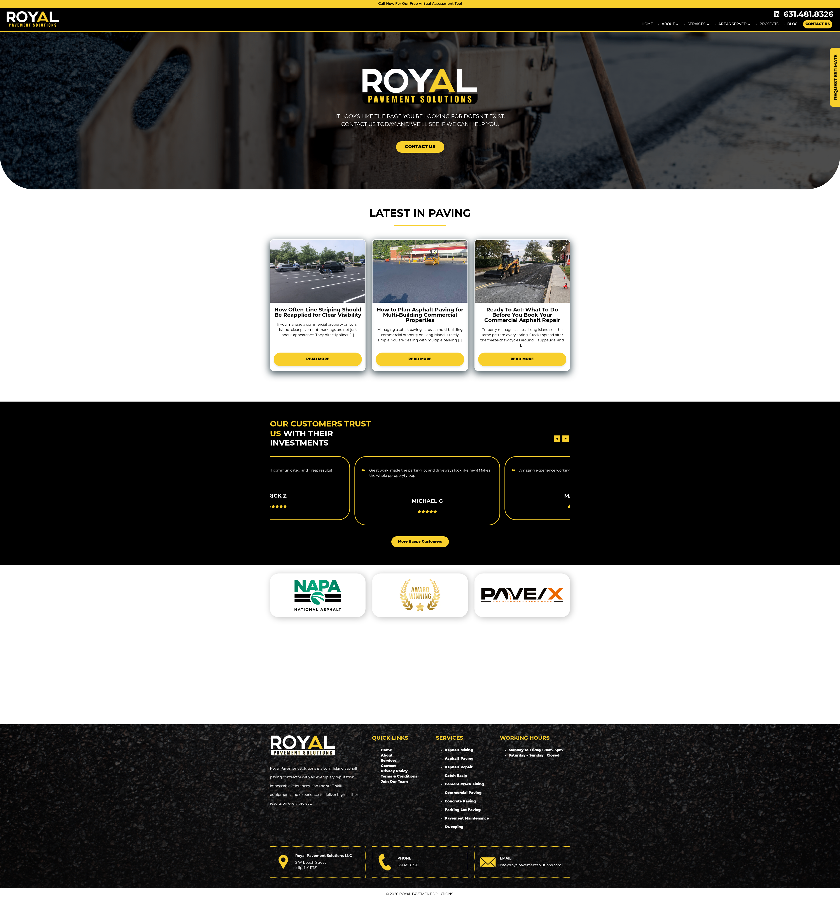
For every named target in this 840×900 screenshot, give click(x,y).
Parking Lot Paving (463, 810)
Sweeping (454, 827)
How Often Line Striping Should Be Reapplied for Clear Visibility (317, 312)
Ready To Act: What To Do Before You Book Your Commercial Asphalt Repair (522, 314)
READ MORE (317, 359)
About (668, 24)
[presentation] (557, 438)
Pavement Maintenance (467, 818)
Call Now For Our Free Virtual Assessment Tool (420, 4)
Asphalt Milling (459, 750)
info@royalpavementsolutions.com (530, 865)
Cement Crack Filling (464, 784)
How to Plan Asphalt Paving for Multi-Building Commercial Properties (420, 314)
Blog (792, 24)
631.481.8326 (808, 14)
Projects (769, 24)
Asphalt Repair (458, 767)
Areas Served (732, 24)
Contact (388, 766)
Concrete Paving (460, 801)
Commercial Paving (463, 793)
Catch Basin (456, 776)
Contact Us (817, 24)
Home (647, 24)
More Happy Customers (420, 541)
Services (696, 24)
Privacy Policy (394, 771)
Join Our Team (394, 782)
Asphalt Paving (459, 759)
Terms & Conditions (399, 776)
